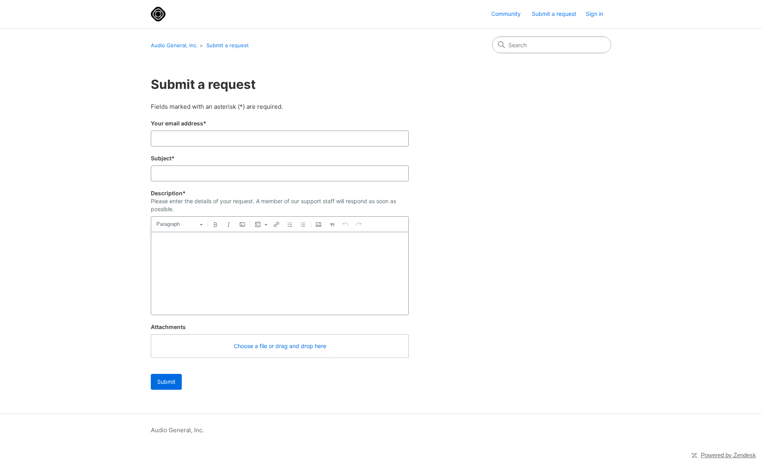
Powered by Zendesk (728, 455)
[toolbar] (279, 224)
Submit (166, 381)
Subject (163, 158)
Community (506, 13)
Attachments (168, 326)
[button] (280, 346)
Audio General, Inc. (174, 45)
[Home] (158, 14)
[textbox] (280, 273)
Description (168, 193)
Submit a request (554, 13)
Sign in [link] (594, 13)
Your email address (178, 123)
